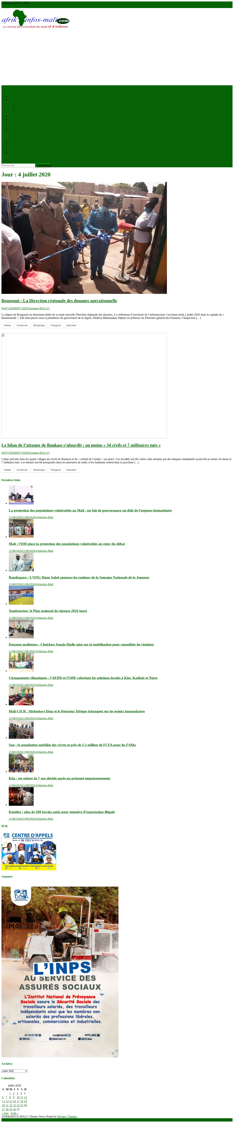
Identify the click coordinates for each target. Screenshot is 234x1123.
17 (18, 1101)
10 (18, 1097)
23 (14, 1105)
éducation (21, 132)
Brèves (13, 116)
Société (13, 129)
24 (18, 1105)
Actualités (14, 99)
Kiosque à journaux (20, 148)
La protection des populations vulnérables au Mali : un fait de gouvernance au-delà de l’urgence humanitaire (90, 510)
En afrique (22, 109)
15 (10, 1101)
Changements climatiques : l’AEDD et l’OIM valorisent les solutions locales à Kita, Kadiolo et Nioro (83, 678)
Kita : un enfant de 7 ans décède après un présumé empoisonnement (59, 778)
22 (10, 1105)
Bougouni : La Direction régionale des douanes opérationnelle (59, 300)
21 (7, 1105)
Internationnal (24, 112)
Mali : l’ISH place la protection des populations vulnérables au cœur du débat (67, 544)
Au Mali (21, 106)
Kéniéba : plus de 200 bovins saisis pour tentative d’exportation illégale (62, 812)
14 (7, 1101)
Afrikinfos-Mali (44, 517)
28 (7, 1109)
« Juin (4, 1113)
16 (14, 1101)
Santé (12, 125)
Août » (14, 1113)
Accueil (13, 96)
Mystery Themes (67, 1116)
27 (3, 1109)
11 (21, 1097)
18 (21, 1101)
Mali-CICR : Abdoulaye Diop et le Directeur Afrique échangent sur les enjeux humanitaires (77, 711)
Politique (14, 122)
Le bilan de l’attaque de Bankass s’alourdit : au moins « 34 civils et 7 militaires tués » (81, 445)
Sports (12, 142)
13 (3, 1101)
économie (14, 119)
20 (3, 1105)
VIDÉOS (14, 145)
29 (10, 1109)
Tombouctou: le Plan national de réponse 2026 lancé (48, 611)
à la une (20, 102)
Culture (20, 135)
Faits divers (22, 139)
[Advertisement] (117, 57)
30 (14, 1109)
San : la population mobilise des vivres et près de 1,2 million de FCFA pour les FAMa (72, 745)
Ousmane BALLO (39, 308)
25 (21, 1105)
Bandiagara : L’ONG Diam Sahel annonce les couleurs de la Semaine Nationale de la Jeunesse (79, 577)
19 (25, 1101)
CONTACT (16, 152)
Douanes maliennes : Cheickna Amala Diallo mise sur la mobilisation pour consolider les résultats (81, 644)
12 (25, 1097)
